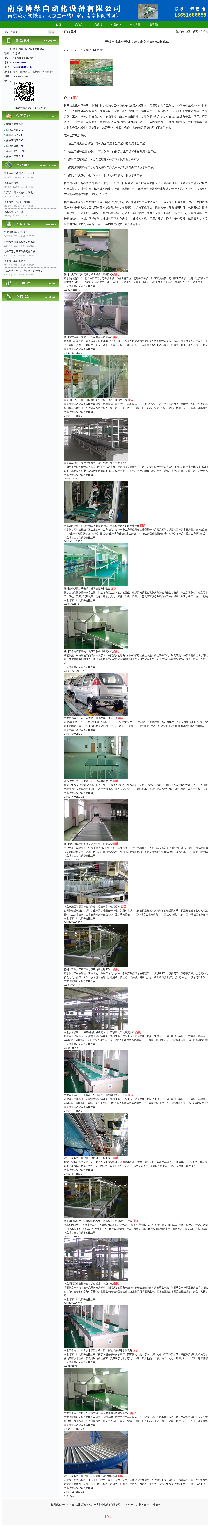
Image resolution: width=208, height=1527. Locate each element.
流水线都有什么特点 (15, 261)
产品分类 (97, 24)
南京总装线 (12, 135)
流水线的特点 (11, 182)
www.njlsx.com (21, 76)
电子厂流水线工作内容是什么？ (21, 251)
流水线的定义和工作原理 (17, 202)
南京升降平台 (13, 151)
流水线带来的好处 (13, 211)
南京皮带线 (12, 124)
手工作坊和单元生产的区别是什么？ (23, 270)
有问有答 (135, 24)
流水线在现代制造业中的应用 (19, 173)
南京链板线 (12, 145)
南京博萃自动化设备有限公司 (80, 286)
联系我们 (154, 24)
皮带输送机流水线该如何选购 (19, 241)
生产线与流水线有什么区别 (18, 192)
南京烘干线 (12, 156)
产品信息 (78, 24)
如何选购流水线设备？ (16, 232)
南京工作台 (12, 129)
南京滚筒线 (12, 140)
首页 (58, 24)
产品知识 (116, 24)
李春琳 (157, 1504)
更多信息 (69, 1495)
